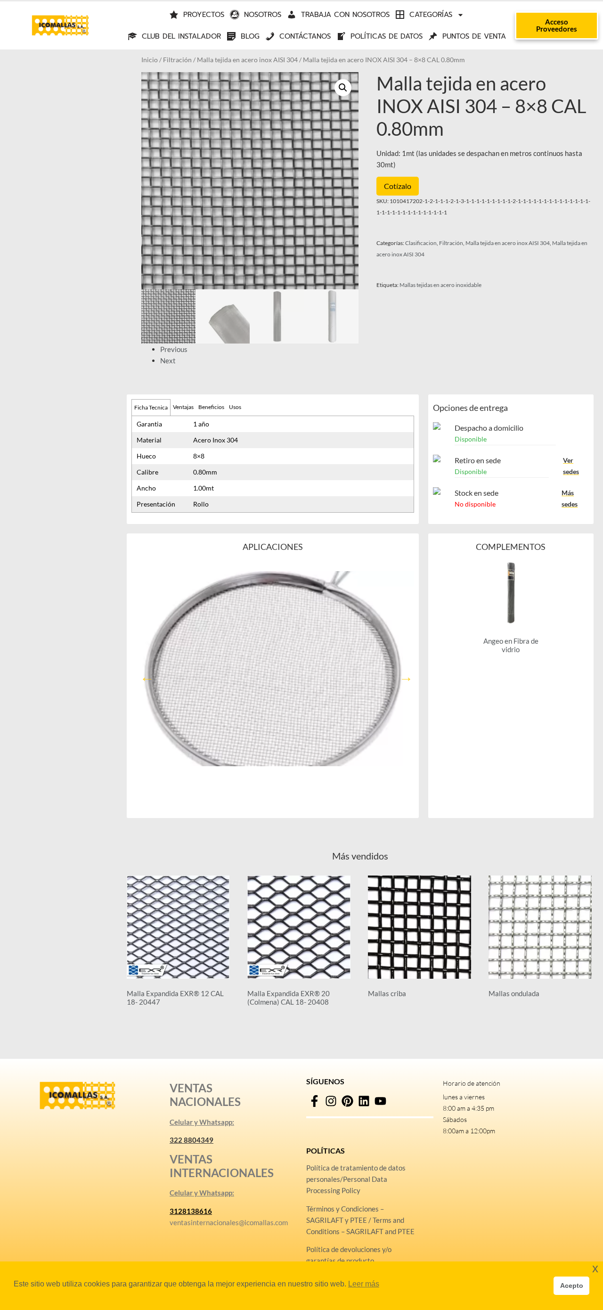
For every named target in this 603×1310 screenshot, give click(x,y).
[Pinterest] (347, 1101)
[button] (342, 87)
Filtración (177, 60)
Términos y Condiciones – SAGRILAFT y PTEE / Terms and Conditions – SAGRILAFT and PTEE (360, 1220)
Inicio (149, 60)
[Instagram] (331, 1101)
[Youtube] (380, 1101)
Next (168, 360)
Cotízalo (397, 185)
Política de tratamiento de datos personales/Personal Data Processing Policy (356, 1179)
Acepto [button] (571, 1285)
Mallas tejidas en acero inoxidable (440, 284)
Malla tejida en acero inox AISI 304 (247, 60)
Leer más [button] (363, 1284)
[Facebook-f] (314, 1101)
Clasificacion (421, 242)
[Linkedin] (364, 1101)
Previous (173, 349)
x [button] (595, 1268)
